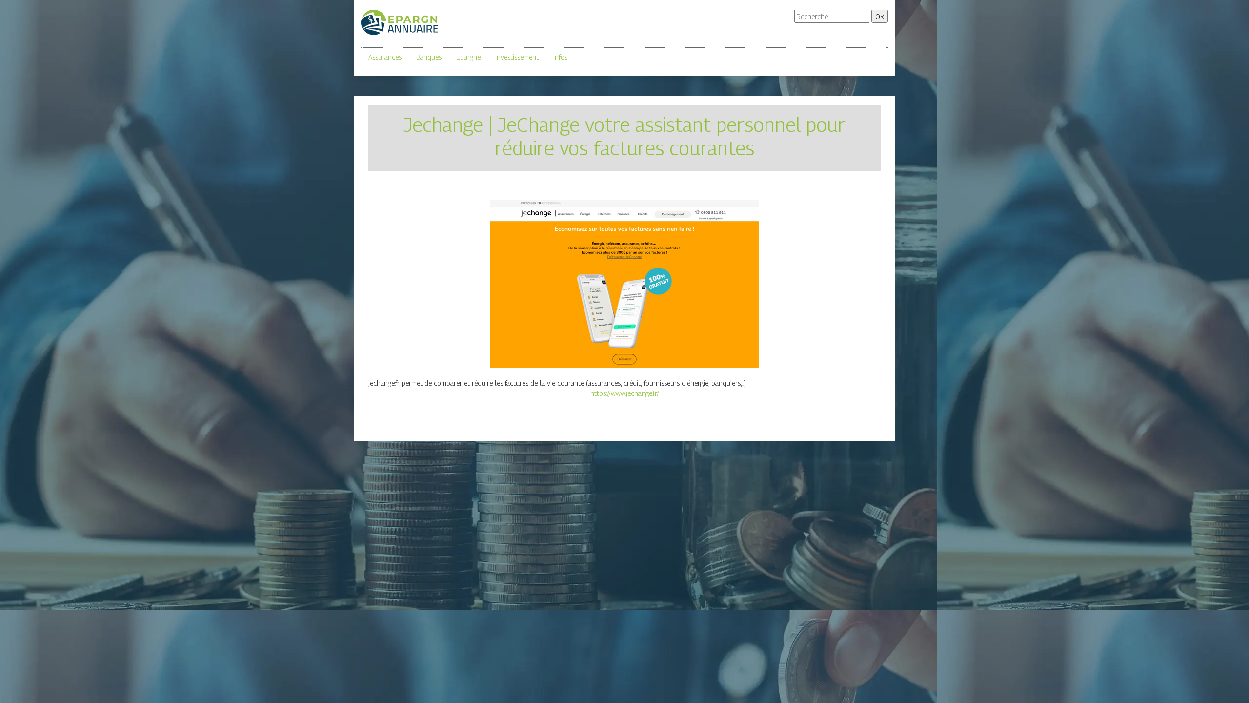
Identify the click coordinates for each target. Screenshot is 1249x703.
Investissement (517, 57)
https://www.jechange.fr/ (624, 393)
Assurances (385, 57)
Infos (560, 57)
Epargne (468, 57)
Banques (429, 57)
